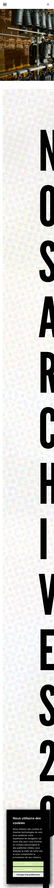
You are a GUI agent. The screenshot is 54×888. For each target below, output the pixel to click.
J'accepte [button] (28, 864)
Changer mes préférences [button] (28, 874)
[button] (48, 4)
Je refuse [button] (28, 869)
